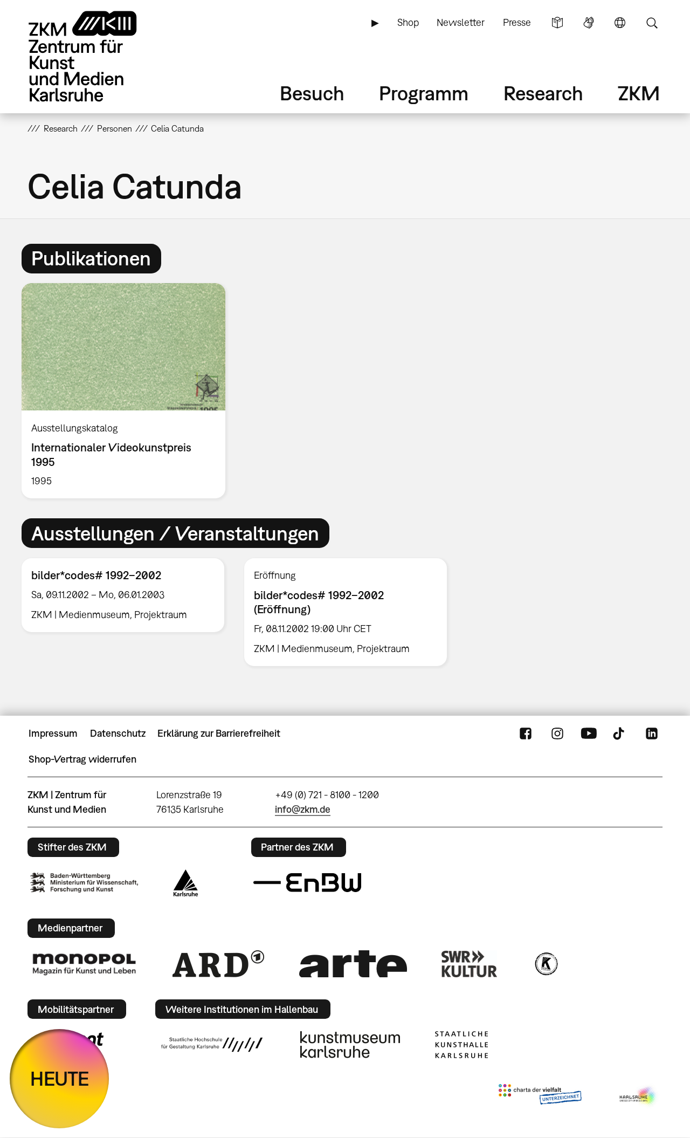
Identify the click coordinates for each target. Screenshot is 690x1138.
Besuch (312, 93)
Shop (408, 22)
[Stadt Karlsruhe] (185, 882)
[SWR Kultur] (469, 963)
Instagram (557, 733)
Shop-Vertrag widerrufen (82, 759)
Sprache (620, 23)
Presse (517, 22)
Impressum (53, 733)
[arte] (353, 963)
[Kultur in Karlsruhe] (545, 963)
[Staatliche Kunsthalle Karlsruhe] (461, 1044)
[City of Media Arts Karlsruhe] (638, 1096)
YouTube (588, 733)
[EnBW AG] (307, 883)
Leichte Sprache (557, 23)
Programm (423, 93)
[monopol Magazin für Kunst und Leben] (84, 963)
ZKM (639, 93)
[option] (128, 390)
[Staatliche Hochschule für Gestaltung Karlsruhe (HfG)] (212, 1044)
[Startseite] (97, 56)
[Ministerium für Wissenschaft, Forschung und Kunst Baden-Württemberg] (84, 883)
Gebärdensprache (588, 23)
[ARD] (218, 963)
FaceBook (525, 733)
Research (543, 93)
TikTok (620, 733)
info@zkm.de (302, 809)
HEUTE (59, 1078)
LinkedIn (652, 733)
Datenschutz (118, 733)
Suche (652, 23)
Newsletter (461, 22)
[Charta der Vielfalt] (540, 1096)
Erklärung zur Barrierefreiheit (218, 733)
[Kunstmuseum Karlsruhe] (350, 1044)
